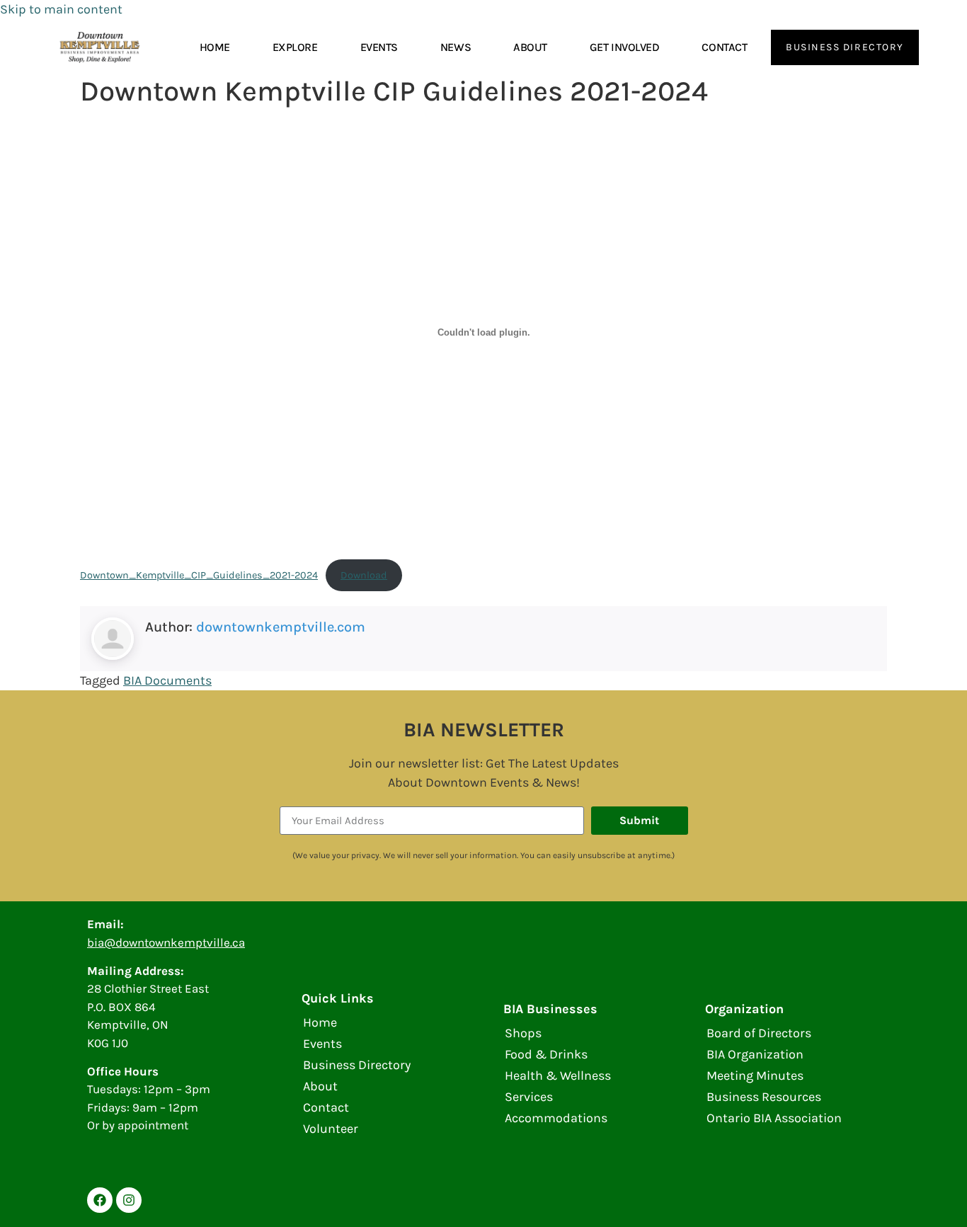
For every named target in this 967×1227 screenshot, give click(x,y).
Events (379, 47)
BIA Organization (754, 1054)
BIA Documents (167, 680)
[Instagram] (129, 1200)
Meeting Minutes (754, 1075)
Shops (523, 1033)
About (530, 47)
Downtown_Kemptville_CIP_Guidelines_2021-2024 (199, 575)
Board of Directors (758, 1033)
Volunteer (330, 1128)
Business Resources (763, 1097)
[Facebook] (100, 1200)
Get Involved (625, 47)
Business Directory (357, 1065)
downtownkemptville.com (280, 627)
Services (529, 1097)
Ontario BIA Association (774, 1118)
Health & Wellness (558, 1075)
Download (364, 575)
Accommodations (556, 1118)
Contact (724, 47)
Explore (295, 47)
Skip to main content (61, 9)
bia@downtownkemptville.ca (166, 942)
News (455, 47)
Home (215, 47)
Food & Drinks (546, 1054)
